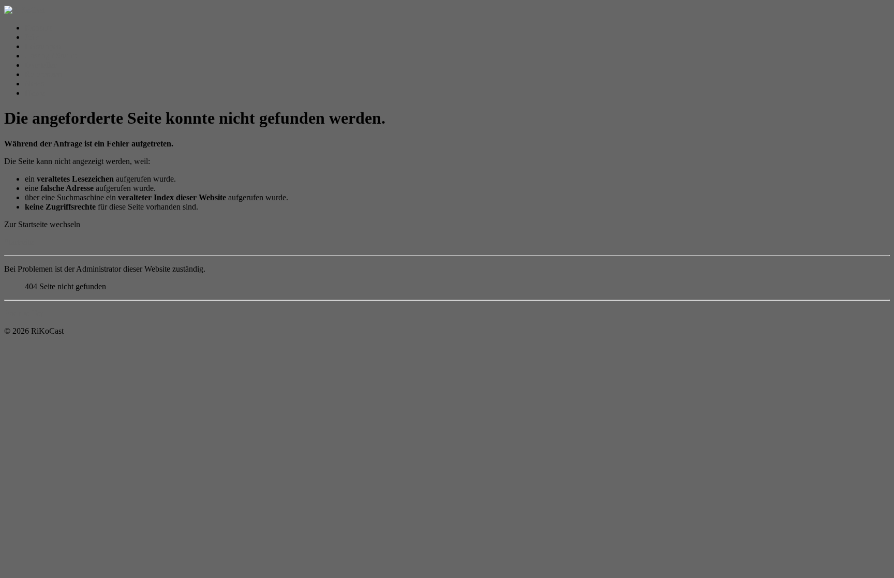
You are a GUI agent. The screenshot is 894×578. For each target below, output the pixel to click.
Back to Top (24, 313)
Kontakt (38, 27)
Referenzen (43, 74)
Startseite (19, 242)
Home (35, 92)
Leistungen (43, 46)
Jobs (32, 37)
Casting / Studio (51, 55)
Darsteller (40, 65)
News (34, 83)
